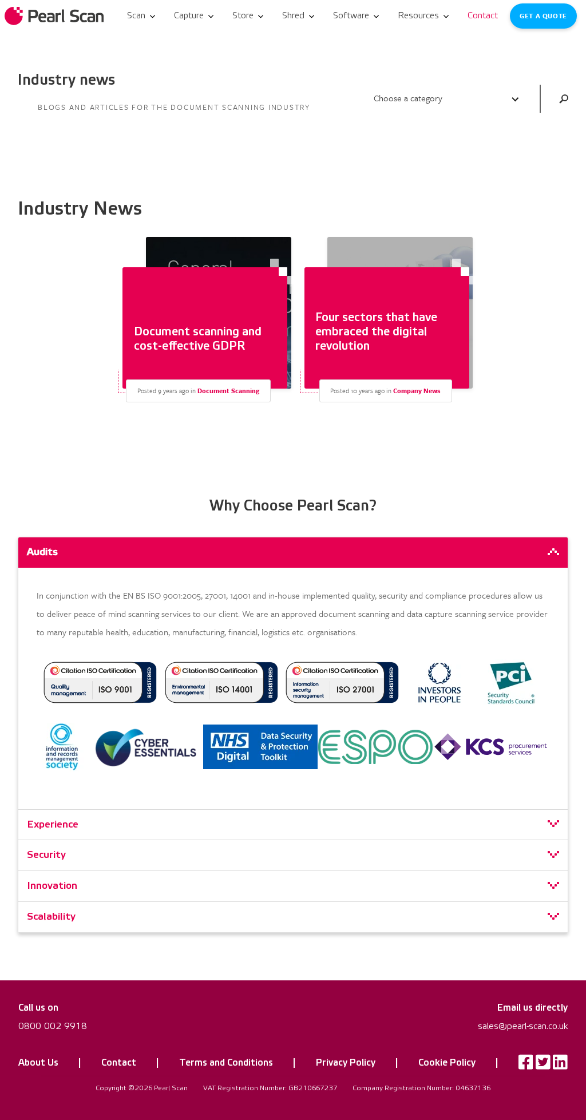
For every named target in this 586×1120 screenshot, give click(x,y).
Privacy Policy (345, 1063)
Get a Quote (543, 16)
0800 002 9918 (52, 1026)
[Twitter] (543, 1065)
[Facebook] (525, 1065)
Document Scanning (228, 390)
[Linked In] (560, 1065)
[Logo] (55, 16)
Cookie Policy (447, 1063)
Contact (118, 1063)
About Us (38, 1063)
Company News (417, 390)
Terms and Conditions (226, 1063)
